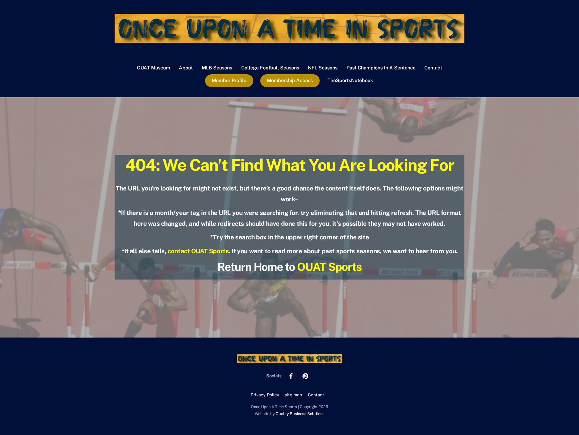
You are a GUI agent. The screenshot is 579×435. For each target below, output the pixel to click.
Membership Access (290, 80)
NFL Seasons (322, 68)
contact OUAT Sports (198, 251)
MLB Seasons (217, 68)
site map (293, 394)
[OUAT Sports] (289, 40)
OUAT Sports (329, 266)
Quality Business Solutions (300, 413)
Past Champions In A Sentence (381, 68)
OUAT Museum (153, 68)
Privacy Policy (265, 394)
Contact (433, 68)
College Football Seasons (270, 68)
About (186, 68)
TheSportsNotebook (350, 80)
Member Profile (229, 80)
